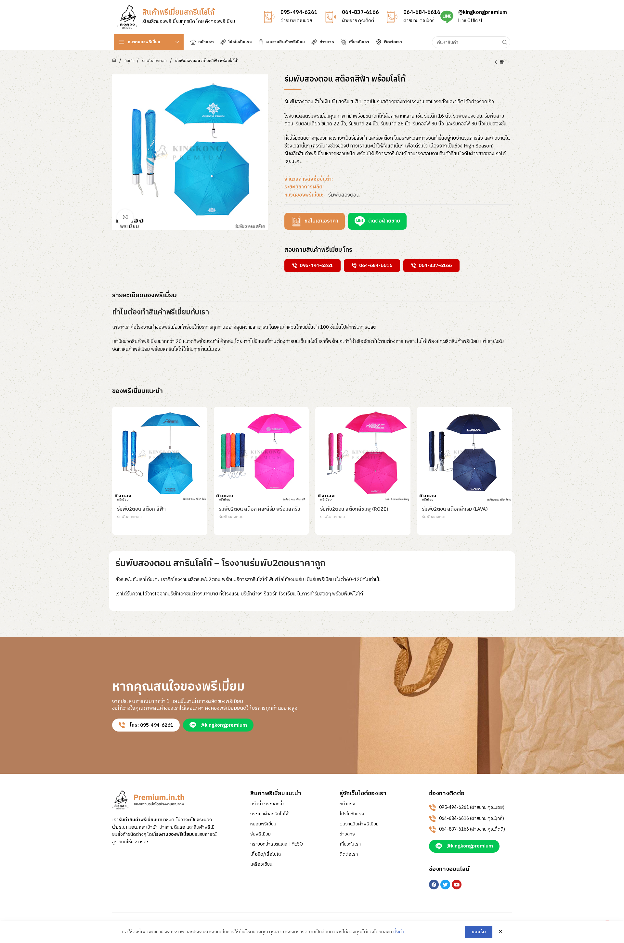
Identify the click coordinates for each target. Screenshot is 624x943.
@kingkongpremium (482, 12)
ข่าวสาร (347, 834)
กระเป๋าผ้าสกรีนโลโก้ (269, 814)
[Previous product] (495, 62)
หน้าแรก (347, 804)
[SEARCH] (504, 42)
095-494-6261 (299, 12)
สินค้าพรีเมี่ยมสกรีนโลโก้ (178, 12)
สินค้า (129, 61)
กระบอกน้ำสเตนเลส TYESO (276, 844)
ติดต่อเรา (349, 854)
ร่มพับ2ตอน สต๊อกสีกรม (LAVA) (455, 509)
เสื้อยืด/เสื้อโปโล (265, 854)
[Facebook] (434, 884)
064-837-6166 (360, 12)
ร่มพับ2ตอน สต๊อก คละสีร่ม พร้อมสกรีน (259, 509)
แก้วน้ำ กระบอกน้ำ (267, 804)
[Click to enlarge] (125, 217)
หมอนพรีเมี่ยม (263, 824)
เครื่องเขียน (261, 864)
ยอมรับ (479, 932)
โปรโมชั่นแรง (352, 814)
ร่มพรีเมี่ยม (260, 834)
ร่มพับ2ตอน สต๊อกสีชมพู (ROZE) (354, 509)
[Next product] (508, 62)
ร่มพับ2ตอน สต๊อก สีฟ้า (141, 509)
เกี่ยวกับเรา (350, 844)
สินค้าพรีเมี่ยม (145, 342)
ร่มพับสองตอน (154, 61)
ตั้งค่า (398, 932)
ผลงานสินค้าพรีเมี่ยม (359, 824)
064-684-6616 (421, 12)
